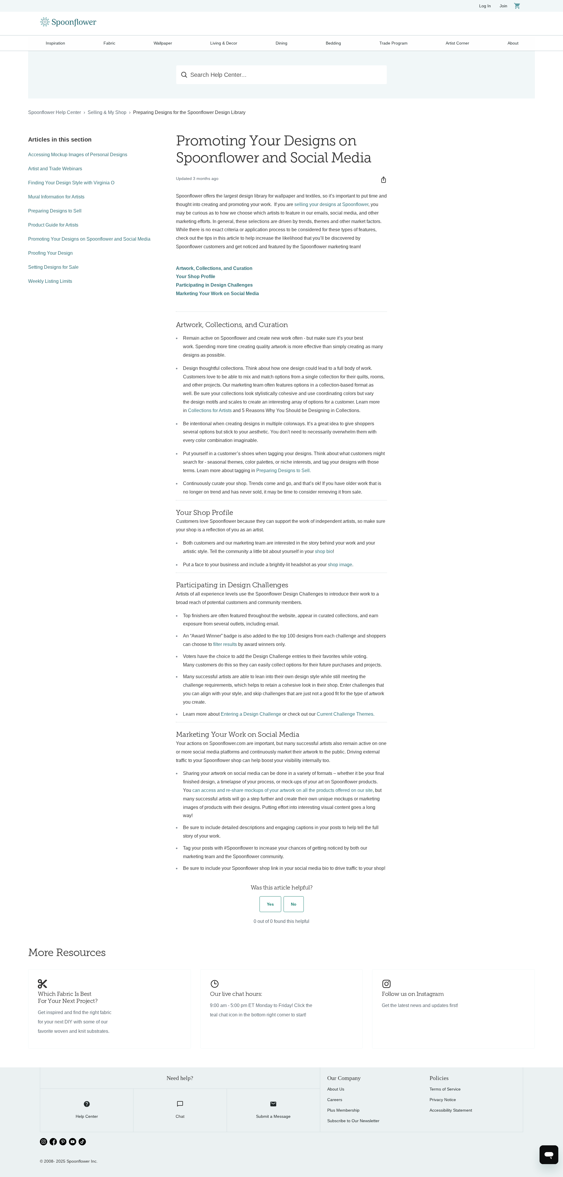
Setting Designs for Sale (53, 267)
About (513, 43)
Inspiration (55, 43)
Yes (270, 904)
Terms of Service (445, 1089)
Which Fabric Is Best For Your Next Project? (67, 997)
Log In (485, 6)
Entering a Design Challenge (251, 714)
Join (503, 6)
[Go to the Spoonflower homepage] (68, 23)
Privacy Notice (443, 1099)
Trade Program (393, 43)
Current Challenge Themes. (345, 714)
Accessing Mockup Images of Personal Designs (77, 154)
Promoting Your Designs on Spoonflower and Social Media (89, 239)
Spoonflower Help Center (54, 112)
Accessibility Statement (451, 1110)
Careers (334, 1099)
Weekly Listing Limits (50, 281)
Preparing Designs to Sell (55, 210)
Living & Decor (223, 43)
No (293, 904)
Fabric (109, 43)
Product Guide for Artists (53, 224)
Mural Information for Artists (56, 196)
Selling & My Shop (107, 112)
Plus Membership (343, 1110)
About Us (335, 1089)
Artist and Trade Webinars (55, 168)
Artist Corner (457, 43)
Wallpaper (163, 43)
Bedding (333, 43)
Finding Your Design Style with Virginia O (71, 182)
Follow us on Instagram (413, 994)
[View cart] (517, 6)
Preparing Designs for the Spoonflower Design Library (189, 112)
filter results (225, 644)
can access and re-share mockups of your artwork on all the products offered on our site (282, 790)
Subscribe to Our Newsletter (353, 1120)
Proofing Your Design (50, 253)
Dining (281, 43)
